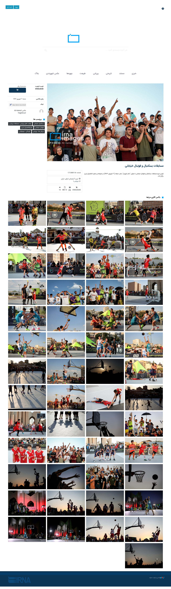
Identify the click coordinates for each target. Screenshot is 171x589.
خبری (134, 73)
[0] (17, 90)
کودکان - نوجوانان (24, 131)
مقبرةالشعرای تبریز (26, 127)
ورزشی (95, 73)
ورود (16, 7)
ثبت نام (9, 7)
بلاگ (37, 73)
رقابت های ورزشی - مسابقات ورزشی (20, 123)
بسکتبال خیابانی (39, 123)
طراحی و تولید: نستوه (154, 578)
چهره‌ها (69, 73)
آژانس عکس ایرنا (85, 39)
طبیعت (83, 73)
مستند (121, 73)
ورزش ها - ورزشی (38, 131)
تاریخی (109, 73)
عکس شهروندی (52, 73)
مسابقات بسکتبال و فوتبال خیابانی (144, 166)
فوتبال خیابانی (39, 127)
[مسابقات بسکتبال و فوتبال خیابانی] (105, 122)
